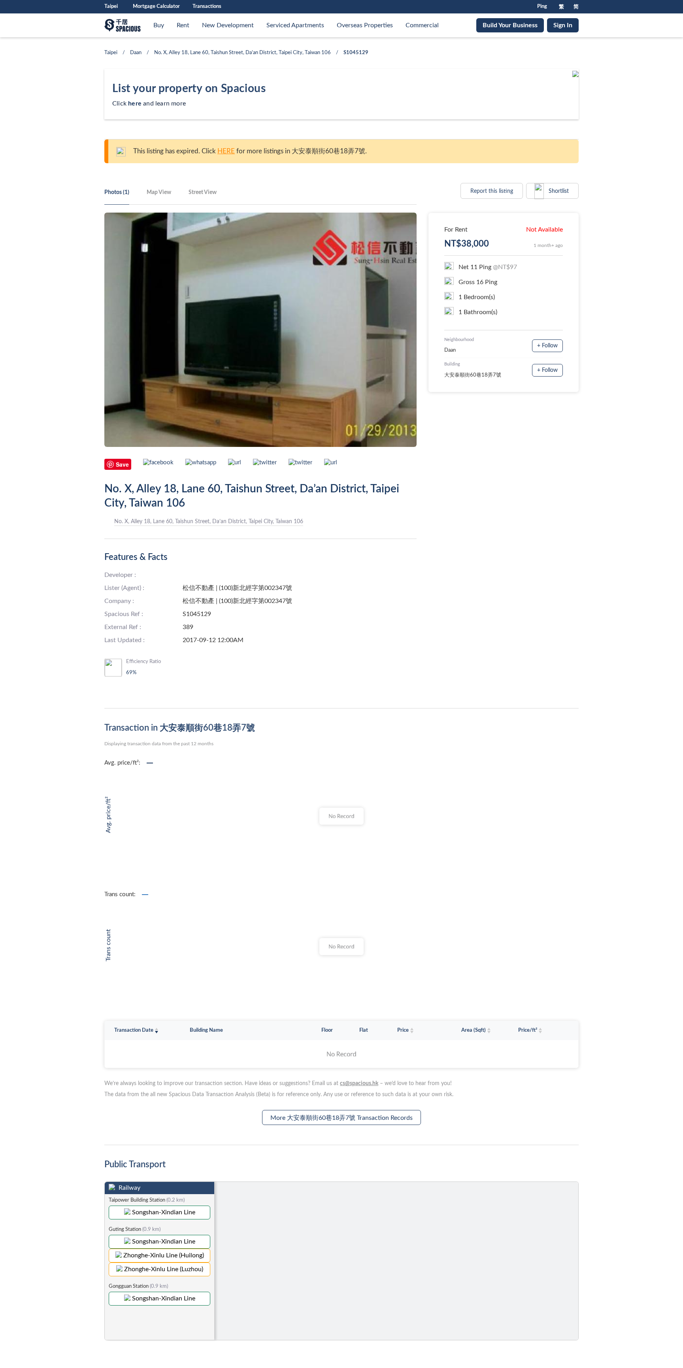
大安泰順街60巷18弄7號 (472, 375)
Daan (136, 52)
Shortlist (558, 191)
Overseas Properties (365, 25)
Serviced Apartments (295, 25)
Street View (203, 192)
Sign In (562, 25)
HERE (226, 151)
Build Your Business (510, 25)
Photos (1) (116, 192)
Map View (159, 192)
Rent (183, 25)
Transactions (206, 6)
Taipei (110, 52)
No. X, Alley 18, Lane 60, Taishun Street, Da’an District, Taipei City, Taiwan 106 (242, 52)
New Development (228, 25)
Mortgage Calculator (156, 6)
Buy (158, 25)
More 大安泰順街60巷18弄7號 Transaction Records (341, 1118)
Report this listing (491, 191)
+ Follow (547, 346)
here (135, 103)
